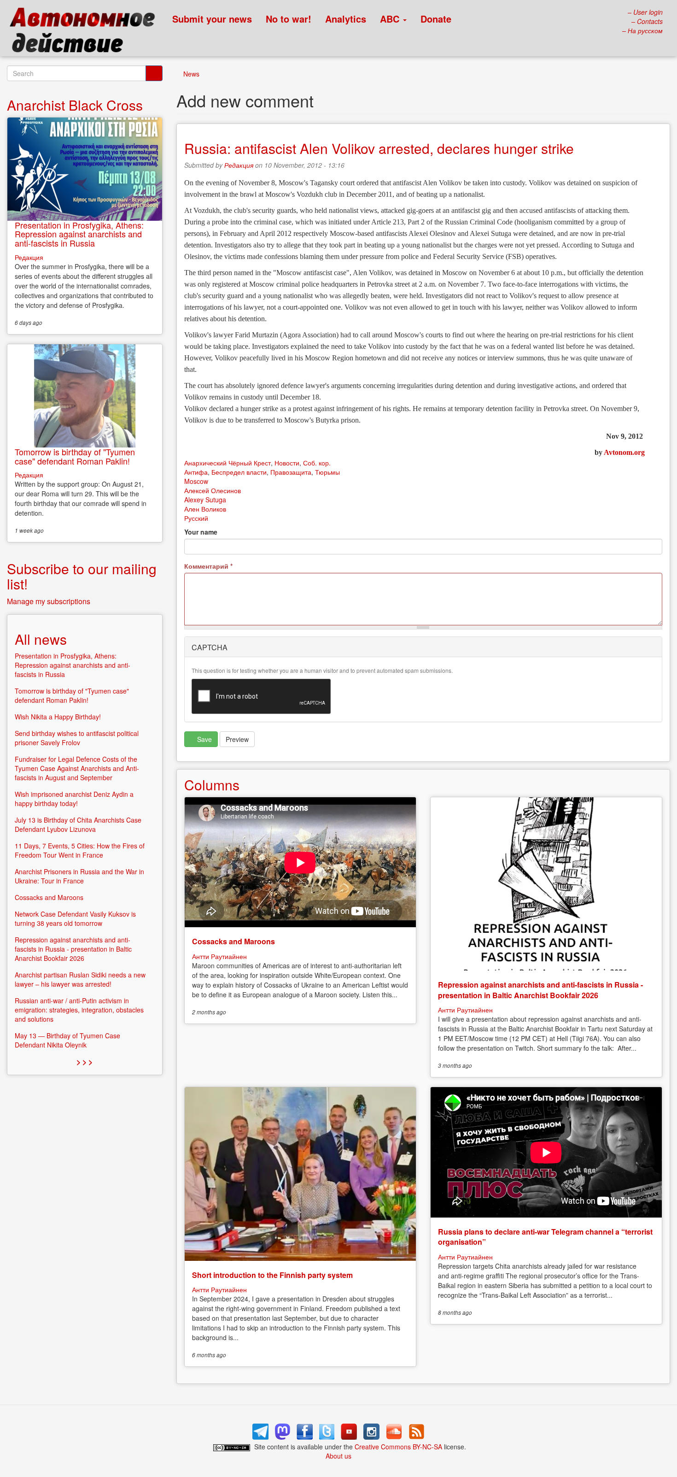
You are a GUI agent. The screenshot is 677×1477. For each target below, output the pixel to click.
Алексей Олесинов (212, 490)
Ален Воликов (205, 508)
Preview (237, 739)
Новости (286, 462)
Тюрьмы (327, 472)
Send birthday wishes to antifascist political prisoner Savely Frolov (77, 738)
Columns (211, 784)
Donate (435, 18)
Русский (196, 518)
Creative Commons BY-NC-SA (398, 1446)
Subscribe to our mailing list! (82, 576)
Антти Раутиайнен (219, 956)
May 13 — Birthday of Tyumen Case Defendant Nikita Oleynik (67, 1040)
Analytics (345, 18)
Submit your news (212, 18)
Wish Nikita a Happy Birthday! (58, 716)
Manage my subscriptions (48, 601)
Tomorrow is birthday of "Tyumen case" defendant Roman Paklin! (75, 456)
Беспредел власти (239, 472)
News (191, 73)
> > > (84, 1061)
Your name (200, 531)
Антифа (196, 472)
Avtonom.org (624, 452)
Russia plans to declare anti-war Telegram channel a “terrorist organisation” (545, 1236)
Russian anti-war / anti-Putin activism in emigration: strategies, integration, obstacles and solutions (79, 1010)
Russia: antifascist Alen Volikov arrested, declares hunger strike (379, 148)
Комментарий (208, 566)
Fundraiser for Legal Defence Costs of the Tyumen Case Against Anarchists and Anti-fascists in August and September (77, 768)
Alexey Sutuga (205, 499)
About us (338, 1455)
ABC (391, 18)
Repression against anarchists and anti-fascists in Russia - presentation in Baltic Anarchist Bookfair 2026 (540, 989)
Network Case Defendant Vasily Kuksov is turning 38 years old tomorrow (75, 918)
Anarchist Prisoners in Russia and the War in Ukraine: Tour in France (79, 876)
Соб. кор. (317, 462)
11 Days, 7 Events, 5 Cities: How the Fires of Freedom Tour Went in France (80, 850)
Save (203, 739)
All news (41, 639)
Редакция (238, 165)
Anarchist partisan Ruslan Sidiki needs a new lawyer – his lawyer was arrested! (80, 979)
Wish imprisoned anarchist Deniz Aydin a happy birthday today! (74, 798)
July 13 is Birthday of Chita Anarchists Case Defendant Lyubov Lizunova (78, 824)
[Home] (86, 32)
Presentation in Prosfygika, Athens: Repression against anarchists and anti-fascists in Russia (79, 234)
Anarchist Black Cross (75, 105)
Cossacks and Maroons (233, 941)
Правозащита (290, 472)
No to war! (288, 18)
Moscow (196, 481)
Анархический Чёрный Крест (227, 462)
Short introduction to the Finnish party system (272, 1275)
